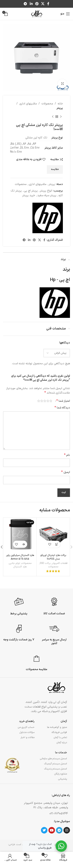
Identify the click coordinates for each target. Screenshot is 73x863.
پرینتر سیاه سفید (46, 195)
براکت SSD (45, 563)
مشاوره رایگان (60, 774)
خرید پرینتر (28, 195)
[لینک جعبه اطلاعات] (54, 606)
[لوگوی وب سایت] (36, 14)
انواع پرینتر (46, 191)
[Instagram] (66, 830)
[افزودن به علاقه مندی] (49, 544)
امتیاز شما (63, 401)
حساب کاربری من (26, 727)
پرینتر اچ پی (31, 191)
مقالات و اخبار (27, 737)
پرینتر (59, 108)
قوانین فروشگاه (59, 732)
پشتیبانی (62, 779)
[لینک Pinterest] (37, 4)
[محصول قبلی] (61, 117)
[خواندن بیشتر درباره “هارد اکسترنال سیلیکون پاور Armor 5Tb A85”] (23, 544)
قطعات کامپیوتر (60, 563)
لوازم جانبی (14, 563)
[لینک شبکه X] (43, 4)
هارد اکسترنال (20, 567)
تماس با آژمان (60, 737)
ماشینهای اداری (28, 104)
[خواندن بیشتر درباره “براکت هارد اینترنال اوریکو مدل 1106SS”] (56, 544)
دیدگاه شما (62, 408)
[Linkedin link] (31, 4)
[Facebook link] (48, 4)
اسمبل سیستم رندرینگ (55, 769)
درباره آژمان (62, 742)
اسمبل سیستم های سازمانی (53, 758)
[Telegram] (59, 830)
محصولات (47, 104)
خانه (60, 104)
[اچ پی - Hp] (47, 218)
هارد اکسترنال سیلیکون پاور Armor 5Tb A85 (20, 557)
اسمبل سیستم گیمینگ (55, 764)
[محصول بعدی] (53, 117)
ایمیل (65, 472)
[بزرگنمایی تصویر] (62, 83)
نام (67, 455)
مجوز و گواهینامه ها (57, 727)
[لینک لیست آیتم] (45, 814)
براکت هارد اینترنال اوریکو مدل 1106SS (53, 557)
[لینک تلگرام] (25, 4)
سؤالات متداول (26, 732)
